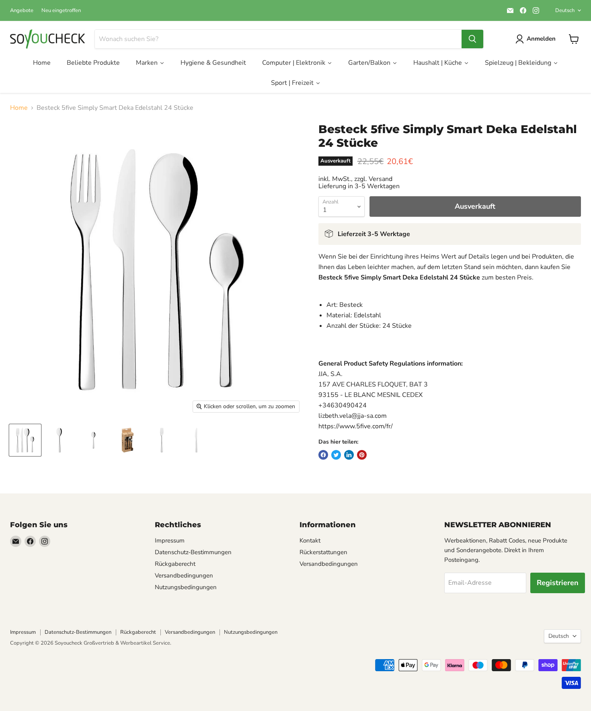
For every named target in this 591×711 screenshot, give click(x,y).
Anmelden (541, 39)
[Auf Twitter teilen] (336, 455)
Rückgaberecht (175, 564)
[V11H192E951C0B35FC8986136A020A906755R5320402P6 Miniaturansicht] (196, 440)
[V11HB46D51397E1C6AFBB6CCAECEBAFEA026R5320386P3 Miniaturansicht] (93, 440)
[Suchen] (472, 39)
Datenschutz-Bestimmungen (193, 552)
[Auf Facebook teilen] (323, 455)
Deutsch (565, 10)
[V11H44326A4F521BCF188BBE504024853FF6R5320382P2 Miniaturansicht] (59, 440)
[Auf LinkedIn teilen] (349, 455)
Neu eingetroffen (61, 11)
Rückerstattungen (323, 552)
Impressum (170, 540)
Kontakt (310, 540)
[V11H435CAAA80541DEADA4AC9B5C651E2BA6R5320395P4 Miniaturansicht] (128, 440)
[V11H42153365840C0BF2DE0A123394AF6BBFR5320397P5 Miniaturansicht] (162, 440)
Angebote (21, 11)
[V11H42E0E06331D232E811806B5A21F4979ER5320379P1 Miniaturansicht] (25, 440)
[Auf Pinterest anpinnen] (362, 455)
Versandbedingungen (184, 575)
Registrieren (558, 583)
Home (19, 107)
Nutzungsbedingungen (186, 587)
